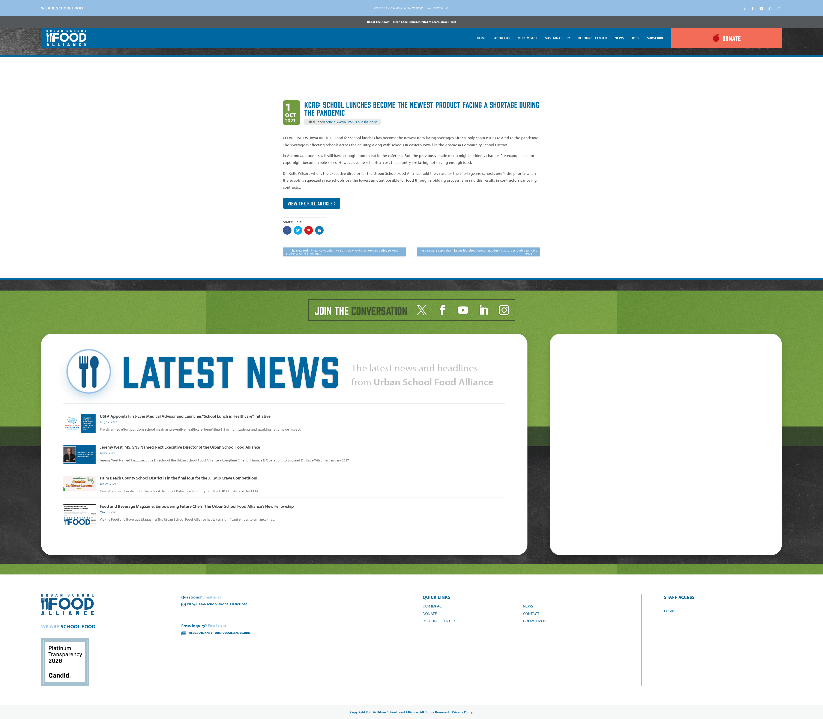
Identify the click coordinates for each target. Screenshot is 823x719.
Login (669, 610)
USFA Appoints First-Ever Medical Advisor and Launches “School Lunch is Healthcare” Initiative (185, 416)
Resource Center (592, 38)
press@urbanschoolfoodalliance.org (219, 633)
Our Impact (527, 38)
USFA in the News (364, 122)
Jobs (635, 38)
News (619, 38)
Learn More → (442, 8)
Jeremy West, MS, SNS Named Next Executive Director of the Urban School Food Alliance (180, 447)
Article (330, 122)
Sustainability (557, 38)
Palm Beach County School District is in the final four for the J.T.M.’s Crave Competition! (178, 478)
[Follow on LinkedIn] (769, 8)
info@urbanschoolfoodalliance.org (217, 604)
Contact (531, 613)
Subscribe (655, 38)
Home (482, 38)
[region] (411, 8)
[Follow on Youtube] (761, 8)
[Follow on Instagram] (778, 8)
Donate (430, 613)
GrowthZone (536, 620)
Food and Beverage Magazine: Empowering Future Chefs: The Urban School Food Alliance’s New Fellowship (197, 506)
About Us (502, 38)
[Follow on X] (744, 8)
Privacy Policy (462, 712)
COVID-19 (344, 122)
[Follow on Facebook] (752, 8)
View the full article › (312, 203)
